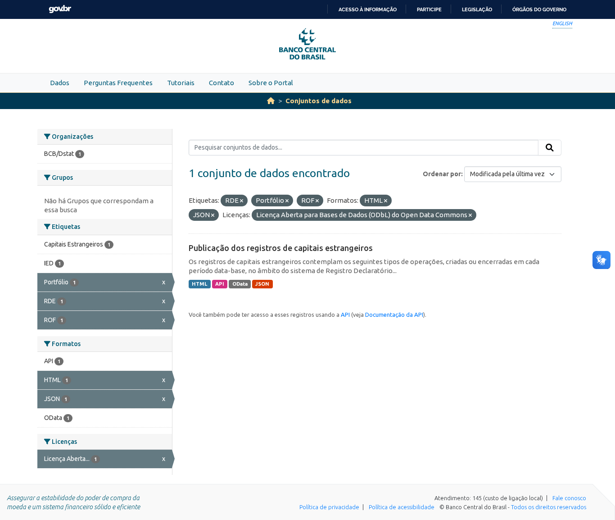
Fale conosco (569, 498)
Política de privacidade (329, 507)
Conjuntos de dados (318, 101)
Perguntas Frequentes (118, 83)
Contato (221, 83)
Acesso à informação (368, 9)
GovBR (60, 9)
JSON (262, 284)
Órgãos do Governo (539, 9)
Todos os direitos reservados (548, 507)
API (219, 284)
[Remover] (241, 201)
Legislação (477, 9)
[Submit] (549, 148)
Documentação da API (394, 314)
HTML (199, 284)
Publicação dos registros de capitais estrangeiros (281, 247)
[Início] (271, 101)
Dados (59, 83)
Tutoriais (180, 83)
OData (240, 284)
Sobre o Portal (271, 83)
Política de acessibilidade (401, 507)
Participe (429, 9)
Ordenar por (442, 174)
